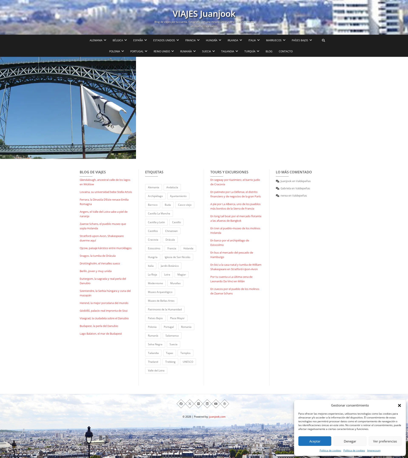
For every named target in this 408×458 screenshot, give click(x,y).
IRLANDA (233, 40)
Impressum (374, 450)
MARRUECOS (274, 40)
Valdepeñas (303, 181)
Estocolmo (154, 248)
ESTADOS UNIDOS (164, 40)
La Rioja (152, 274)
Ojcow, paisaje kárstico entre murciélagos (106, 248)
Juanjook (286, 181)
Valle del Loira (156, 370)
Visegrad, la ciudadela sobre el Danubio (104, 318)
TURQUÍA (249, 51)
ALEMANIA (96, 40)
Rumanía (153, 335)
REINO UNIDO (162, 51)
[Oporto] (68, 108)
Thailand (153, 362)
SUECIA (206, 51)
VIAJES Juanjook (204, 14)
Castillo (176, 222)
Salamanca (172, 335)
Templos (185, 353)
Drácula (170, 239)
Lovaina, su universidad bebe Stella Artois (106, 192)
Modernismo (155, 283)
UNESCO (188, 362)
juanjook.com (217, 416)
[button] (399, 405)
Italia (151, 266)
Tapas (169, 353)
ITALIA (252, 40)
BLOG (269, 51)
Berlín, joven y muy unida (96, 271)
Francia (171, 248)
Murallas (175, 283)
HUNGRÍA (211, 40)
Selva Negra (155, 344)
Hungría (152, 257)
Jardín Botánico (170, 266)
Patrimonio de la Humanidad (165, 309)
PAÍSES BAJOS (300, 40)
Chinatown (171, 231)
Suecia (173, 344)
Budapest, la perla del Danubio (99, 326)
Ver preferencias (385, 441)
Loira (167, 274)
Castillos (153, 231)
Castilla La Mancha (159, 213)
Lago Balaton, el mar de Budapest (101, 333)
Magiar (181, 274)
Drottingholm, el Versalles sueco (100, 263)
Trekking (170, 362)
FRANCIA (190, 40)
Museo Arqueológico (160, 292)
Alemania (153, 187)
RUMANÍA (186, 51)
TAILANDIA (227, 51)
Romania (186, 327)
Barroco (152, 205)
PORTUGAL (136, 51)
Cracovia (153, 239)
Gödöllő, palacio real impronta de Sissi (104, 310)
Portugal (169, 327)
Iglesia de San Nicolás (177, 257)
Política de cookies (330, 450)
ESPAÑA (138, 40)
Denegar (350, 441)
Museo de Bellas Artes (161, 300)
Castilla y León (156, 222)
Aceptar (314, 441)
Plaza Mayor (177, 318)
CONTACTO (286, 51)
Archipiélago (155, 196)
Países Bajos (155, 318)
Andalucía (172, 187)
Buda (168, 205)
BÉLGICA (118, 40)
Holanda (188, 248)
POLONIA (114, 51)
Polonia (152, 327)
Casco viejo (184, 205)
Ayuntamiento (178, 196)
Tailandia (153, 353)
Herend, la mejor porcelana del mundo (104, 303)
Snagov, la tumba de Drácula (98, 256)
